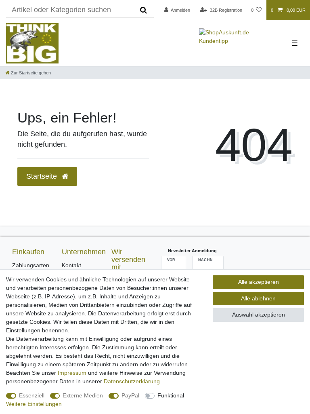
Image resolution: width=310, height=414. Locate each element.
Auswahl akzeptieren (258, 314)
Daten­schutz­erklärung (132, 381)
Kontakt (71, 265)
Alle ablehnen (258, 298)
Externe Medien (83, 395)
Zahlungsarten (30, 265)
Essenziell (31, 395)
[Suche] (143, 10)
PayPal (130, 395)
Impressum (72, 373)
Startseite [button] (42, 176)
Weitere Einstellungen (34, 404)
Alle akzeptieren (258, 282)
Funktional (170, 395)
